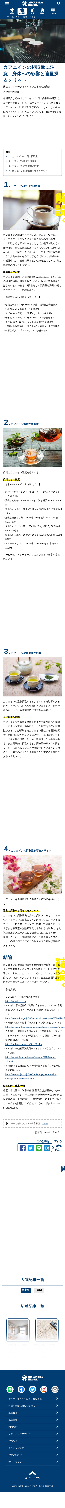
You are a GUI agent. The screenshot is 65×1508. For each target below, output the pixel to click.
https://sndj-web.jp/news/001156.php (23, 1044)
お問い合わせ (15, 1454)
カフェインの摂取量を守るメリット (29, 170)
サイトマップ (15, 1461)
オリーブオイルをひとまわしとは (25, 1398)
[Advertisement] (32, 1211)
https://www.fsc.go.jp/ (15, 1001)
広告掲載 (13, 1419)
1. (10, 156)
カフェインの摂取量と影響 (25, 166)
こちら (45, 1123)
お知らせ (13, 1440)
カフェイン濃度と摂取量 (24, 161)
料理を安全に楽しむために (22, 1405)
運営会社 (13, 1412)
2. (10, 161)
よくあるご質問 (16, 1447)
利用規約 (13, 1426)
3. (10, 166)
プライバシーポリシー (20, 1433)
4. (10, 170)
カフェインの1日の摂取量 (25, 156)
